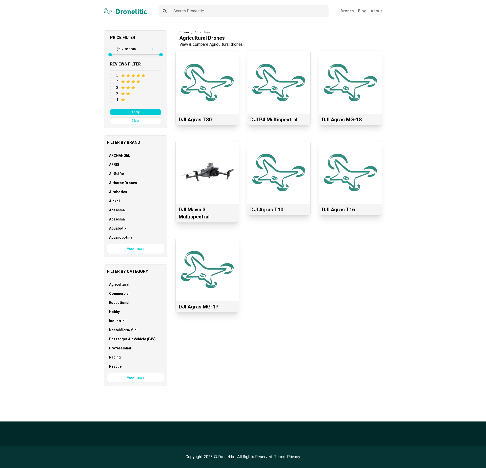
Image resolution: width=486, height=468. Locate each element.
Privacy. (294, 456)
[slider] (110, 54)
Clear (135, 120)
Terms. (280, 456)
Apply (135, 112)
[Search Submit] (164, 11)
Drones (347, 11)
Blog (362, 11)
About (376, 11)
